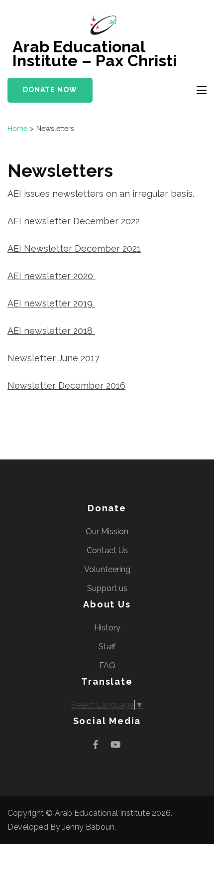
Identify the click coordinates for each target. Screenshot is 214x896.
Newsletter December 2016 (66, 385)
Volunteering (107, 569)
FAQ (107, 665)
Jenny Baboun (88, 827)
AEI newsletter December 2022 (73, 221)
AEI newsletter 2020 (51, 276)
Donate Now (50, 90)
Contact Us (107, 550)
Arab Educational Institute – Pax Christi (94, 53)
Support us (107, 588)
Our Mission (107, 531)
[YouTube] (115, 744)
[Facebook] (95, 744)
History (107, 627)
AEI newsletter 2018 (51, 330)
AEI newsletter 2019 (51, 303)
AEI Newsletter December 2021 (74, 248)
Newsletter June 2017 (53, 358)
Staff (107, 646)
